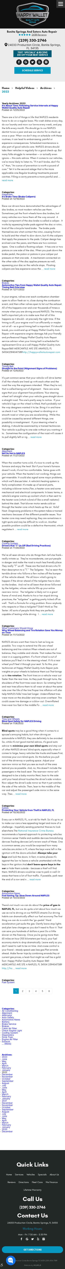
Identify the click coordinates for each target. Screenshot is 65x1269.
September (7, 1081)
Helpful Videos (24, 88)
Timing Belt (7, 366)
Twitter (32, 62)
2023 (4, 1056)
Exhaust (6, 1041)
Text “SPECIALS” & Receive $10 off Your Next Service (32, 53)
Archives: (7, 1054)
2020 (4, 1129)
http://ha (7, 968)
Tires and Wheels (11, 719)
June (4, 1059)
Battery (5, 1021)
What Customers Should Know (17, 628)
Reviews (11, 1182)
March (5, 1065)
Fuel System (8, 982)
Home (5, 88)
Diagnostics (8, 1035)
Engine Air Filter (10, 1039)
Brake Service (9, 1024)
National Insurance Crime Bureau (36, 830)
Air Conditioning (10, 1010)
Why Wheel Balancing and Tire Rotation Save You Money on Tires (32, 631)
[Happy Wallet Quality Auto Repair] (32, 13)
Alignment (7, 451)
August (5, 1083)
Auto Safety (8, 1017)
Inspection (7, 194)
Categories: (8, 1008)
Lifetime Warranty (32, 1190)
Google (26, 62)
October (6, 1078)
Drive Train (7, 1037)
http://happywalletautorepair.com (41, 352)
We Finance (52, 1182)
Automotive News (11, 893)
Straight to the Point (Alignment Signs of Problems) (29, 368)
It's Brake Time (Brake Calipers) (19, 196)
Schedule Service (32, 70)
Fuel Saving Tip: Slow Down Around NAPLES (25, 895)
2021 (4, 1100)
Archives (46, 88)
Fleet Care (37, 1182)
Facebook (19, 62)
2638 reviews (39, 35)
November (7, 1076)
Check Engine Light (12, 1030)
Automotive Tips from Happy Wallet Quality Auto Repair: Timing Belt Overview (32, 286)
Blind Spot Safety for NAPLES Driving (21, 721)
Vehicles (31, 1174)
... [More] (6, 1043)
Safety (5, 808)
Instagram (46, 62)
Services (19, 1174)
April (4, 1063)
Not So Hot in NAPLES (13, 453)
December (7, 1074)
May (4, 1061)
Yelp (39, 62)
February (6, 1067)
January (6, 1070)
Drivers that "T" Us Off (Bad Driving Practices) (26, 545)
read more (7, 180)
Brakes (5, 282)
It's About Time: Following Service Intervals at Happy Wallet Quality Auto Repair (30, 106)
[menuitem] (9, 1174)
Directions (24, 1182)
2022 (5, 91)
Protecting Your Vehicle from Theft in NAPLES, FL (28, 810)
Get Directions (33, 1249)
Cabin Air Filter (9, 1028)
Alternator (7, 1015)
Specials (42, 1174)
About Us (54, 1174)
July (4, 1085)
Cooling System (10, 543)
